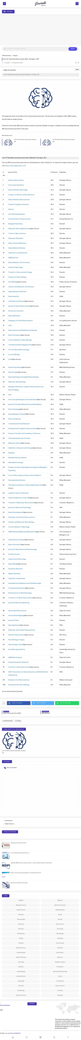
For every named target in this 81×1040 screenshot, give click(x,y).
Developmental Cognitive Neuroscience (22, 429)
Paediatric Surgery (60, 962)
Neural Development (15, 512)
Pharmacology (21, 919)
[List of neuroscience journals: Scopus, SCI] (14, 740)
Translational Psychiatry (16, 588)
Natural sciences (60, 986)
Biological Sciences (21, 905)
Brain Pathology (14, 409)
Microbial (21, 986)
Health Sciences (9, 824)
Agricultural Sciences (60, 905)
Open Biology (13, 564)
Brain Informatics (14, 545)
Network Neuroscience (16, 635)
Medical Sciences (21, 948)
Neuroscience (60, 924)
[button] (19, 703)
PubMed (21, 900)
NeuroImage (12, 372)
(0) (78, 62)
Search (73, 49)
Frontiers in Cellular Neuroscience (20, 598)
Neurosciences (7, 55)
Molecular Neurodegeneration (19, 229)
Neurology (21, 962)
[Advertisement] (40, 30)
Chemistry (21, 924)
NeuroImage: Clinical (15, 645)
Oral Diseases (60, 952)
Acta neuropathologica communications (22, 400)
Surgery (21, 938)
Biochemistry (21, 933)
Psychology (60, 929)
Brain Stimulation (14, 335)
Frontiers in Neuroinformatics (19, 667)
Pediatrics (21, 967)
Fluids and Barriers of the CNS (19, 498)
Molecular (60, 957)
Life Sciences (9, 820)
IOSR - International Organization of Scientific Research (26, 873)
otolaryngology (21, 971)
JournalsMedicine (16, 1033)
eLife (10, 359)
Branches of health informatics (19, 883)
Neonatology (20, 990)
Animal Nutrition (20, 976)
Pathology (60, 995)
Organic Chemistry (21, 995)
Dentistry (21, 914)
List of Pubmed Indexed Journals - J (20, 853)
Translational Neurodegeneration (20, 345)
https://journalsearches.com (15, 166)
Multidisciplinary (60, 910)
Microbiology (60, 933)
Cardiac (60, 976)
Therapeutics (60, 967)
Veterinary (21, 929)
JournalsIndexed (5, 1005)
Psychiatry (60, 948)
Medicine (60, 900)
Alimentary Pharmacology (60, 971)
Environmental (60, 943)
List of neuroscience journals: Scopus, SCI (25, 140)
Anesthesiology (21, 952)
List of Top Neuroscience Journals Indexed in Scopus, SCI (21, 74)
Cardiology (60, 938)
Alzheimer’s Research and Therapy (20, 448)
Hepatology (21, 981)
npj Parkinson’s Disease (16, 540)
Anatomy (21, 943)
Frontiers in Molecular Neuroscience (21, 503)
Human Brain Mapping (16, 616)
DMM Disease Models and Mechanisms (22, 532)
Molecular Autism (14, 443)
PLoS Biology (12, 282)
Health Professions (21, 957)
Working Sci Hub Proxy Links (18, 843)
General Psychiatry (15, 367)
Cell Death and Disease (16, 301)
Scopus (15, 55)
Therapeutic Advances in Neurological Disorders (25, 485)
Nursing (60, 919)
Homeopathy (60, 981)
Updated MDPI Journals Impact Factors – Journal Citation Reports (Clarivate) (31, 863)
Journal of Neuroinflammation (19, 306)
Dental (60, 914)
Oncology (60, 990)
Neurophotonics (14, 625)
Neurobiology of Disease (17, 414)
